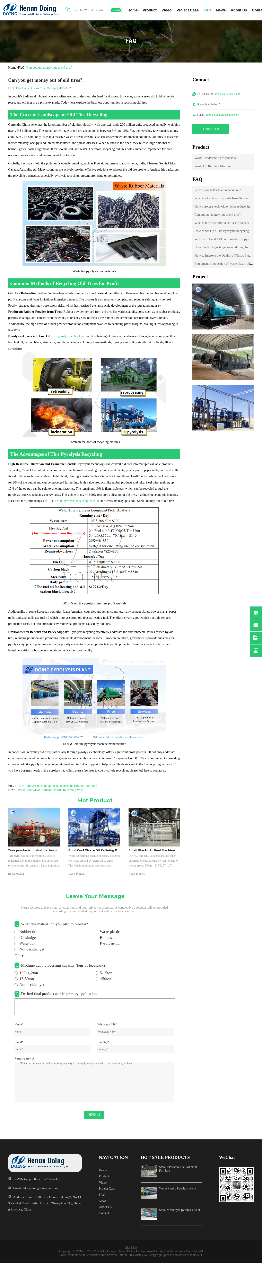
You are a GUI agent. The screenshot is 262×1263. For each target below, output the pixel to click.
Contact (104, 1213)
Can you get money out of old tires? (217, 214)
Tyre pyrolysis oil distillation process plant (42, 850)
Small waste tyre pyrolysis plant (179, 1210)
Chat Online (23, 88)
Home (133, 10)
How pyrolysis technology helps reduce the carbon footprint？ (57, 785)
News (221, 10)
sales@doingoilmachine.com (222, 114)
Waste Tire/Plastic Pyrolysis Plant (215, 158)
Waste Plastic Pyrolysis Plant (177, 1188)
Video (166, 10)
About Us (239, 10)
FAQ (207, 10)
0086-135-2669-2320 (227, 93)
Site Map (131, 1247)
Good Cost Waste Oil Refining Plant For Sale (102, 850)
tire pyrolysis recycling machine (79, 501)
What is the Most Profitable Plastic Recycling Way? (51, 790)
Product (150, 10)
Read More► (17, 874)
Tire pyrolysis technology (68, 336)
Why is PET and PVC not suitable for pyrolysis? (225, 239)
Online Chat (211, 129)
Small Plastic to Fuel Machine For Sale (159, 850)
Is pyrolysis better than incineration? (217, 190)
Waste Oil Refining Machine (212, 166)
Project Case (187, 10)
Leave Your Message (44, 88)
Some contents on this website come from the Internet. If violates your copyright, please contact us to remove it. (131, 1255)
